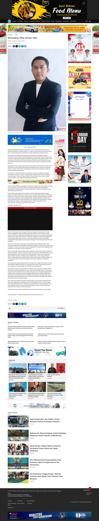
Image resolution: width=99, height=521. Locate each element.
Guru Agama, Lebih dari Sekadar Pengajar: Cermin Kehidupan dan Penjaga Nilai (50, 327)
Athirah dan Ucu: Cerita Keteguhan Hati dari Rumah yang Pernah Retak (51, 334)
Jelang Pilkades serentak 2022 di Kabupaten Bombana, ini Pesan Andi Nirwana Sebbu (36, 395)
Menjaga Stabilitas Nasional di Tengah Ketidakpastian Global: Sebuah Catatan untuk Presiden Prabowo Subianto (21, 328)
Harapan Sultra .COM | (19, 41)
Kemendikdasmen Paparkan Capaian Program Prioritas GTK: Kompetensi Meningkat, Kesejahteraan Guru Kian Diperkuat (37, 377)
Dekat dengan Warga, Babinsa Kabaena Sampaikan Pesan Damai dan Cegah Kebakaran (45, 448)
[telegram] (22, 46)
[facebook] (14, 46)
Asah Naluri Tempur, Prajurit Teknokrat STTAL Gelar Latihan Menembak (55, 395)
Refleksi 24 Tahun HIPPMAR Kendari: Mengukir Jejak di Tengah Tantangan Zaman (52, 342)
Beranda (10, 35)
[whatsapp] (19, 46)
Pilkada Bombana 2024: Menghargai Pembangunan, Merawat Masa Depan (21, 342)
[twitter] (16, 46)
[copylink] (25, 46)
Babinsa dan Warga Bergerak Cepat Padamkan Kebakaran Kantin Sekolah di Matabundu (48, 434)
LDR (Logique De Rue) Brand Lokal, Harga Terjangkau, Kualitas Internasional (18, 395)
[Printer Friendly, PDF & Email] (12, 300)
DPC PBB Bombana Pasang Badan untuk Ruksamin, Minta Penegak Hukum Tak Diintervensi (45, 462)
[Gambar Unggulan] (37, 131)
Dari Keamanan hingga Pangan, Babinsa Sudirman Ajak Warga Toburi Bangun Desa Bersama (46, 476)
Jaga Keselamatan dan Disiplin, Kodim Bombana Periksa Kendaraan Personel (44, 420)
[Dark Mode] (89, 21)
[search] (86, 21)
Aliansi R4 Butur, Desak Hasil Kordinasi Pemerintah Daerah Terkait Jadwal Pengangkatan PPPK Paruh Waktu (20, 335)
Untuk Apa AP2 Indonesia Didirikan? (53, 375)
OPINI (16, 35)
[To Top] (90, 488)
